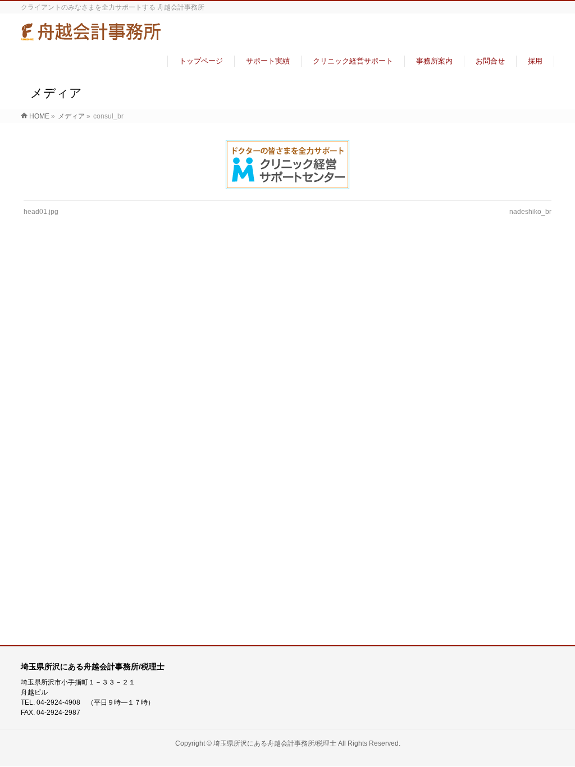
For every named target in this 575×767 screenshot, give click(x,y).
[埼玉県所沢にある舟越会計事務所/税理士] (91, 35)
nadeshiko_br (530, 212)
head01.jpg (41, 212)
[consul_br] (287, 164)
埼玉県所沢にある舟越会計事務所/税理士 (274, 743)
